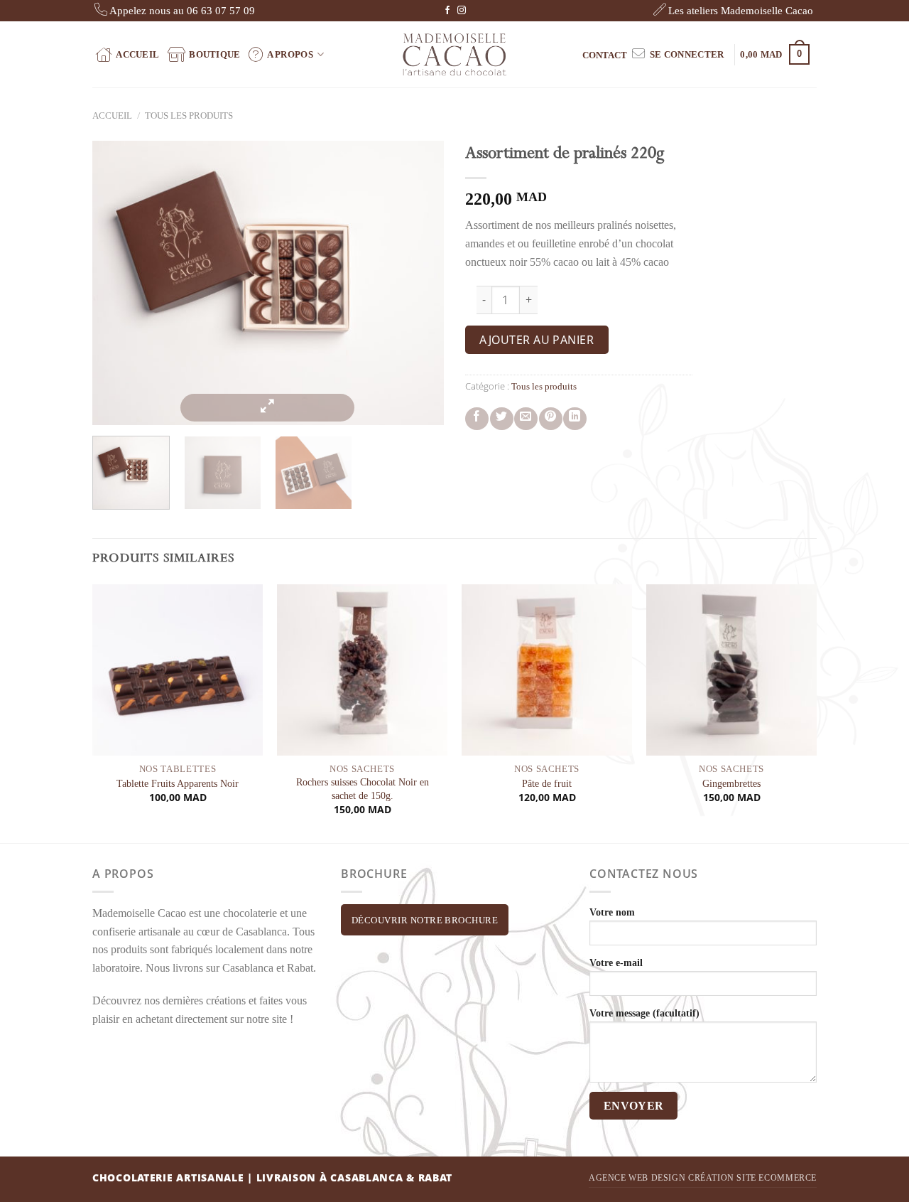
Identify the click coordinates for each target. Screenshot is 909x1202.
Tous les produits (189, 116)
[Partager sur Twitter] (501, 419)
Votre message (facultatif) (644, 1013)
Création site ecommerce (752, 1178)
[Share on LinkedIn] (575, 419)
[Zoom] (267, 408)
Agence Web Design (637, 1178)
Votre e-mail (616, 962)
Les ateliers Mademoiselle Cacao (740, 10)
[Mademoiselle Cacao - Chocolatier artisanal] (454, 54)
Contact (604, 55)
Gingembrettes (731, 783)
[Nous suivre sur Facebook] (447, 11)
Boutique (214, 54)
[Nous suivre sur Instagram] (461, 11)
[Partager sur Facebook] (477, 419)
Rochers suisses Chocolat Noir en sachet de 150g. (362, 788)
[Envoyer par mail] (526, 419)
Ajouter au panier (536, 340)
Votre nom (612, 912)
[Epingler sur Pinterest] (550, 419)
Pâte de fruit (547, 783)
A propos (290, 54)
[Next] (440, 282)
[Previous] (86, 282)
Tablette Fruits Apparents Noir (177, 783)
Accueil (137, 54)
